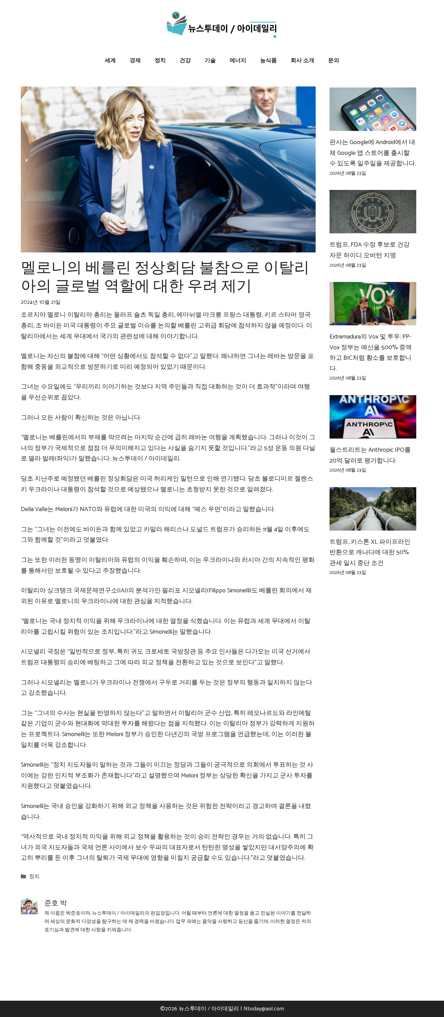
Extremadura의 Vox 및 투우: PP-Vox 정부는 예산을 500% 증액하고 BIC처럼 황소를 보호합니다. (371, 353)
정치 (160, 60)
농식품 (268, 60)
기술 (210, 60)
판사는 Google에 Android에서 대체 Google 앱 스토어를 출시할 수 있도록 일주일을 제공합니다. (373, 153)
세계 (110, 60)
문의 (333, 60)
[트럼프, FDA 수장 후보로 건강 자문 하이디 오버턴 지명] (373, 228)
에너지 (238, 60)
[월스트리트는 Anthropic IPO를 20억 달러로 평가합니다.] (373, 433)
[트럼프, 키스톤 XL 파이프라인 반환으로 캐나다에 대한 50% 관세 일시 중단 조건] (373, 525)
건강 (185, 60)
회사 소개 (302, 60)
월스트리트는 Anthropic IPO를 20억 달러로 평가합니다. (370, 455)
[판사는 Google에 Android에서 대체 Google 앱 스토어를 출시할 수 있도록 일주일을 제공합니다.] (373, 125)
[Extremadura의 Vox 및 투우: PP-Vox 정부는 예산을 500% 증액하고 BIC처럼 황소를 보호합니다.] (373, 320)
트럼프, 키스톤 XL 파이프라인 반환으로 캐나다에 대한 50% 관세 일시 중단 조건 (370, 552)
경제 (135, 60)
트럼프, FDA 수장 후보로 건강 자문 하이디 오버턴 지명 (370, 250)
